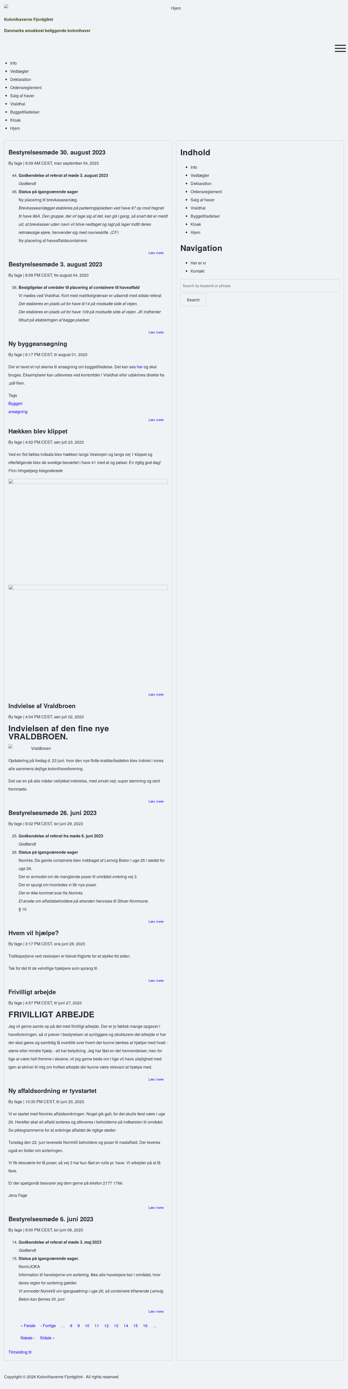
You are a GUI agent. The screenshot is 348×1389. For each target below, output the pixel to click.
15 (135, 1325)
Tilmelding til (20, 1352)
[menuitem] (13, 63)
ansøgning (18, 411)
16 (145, 1325)
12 (106, 1325)
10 (87, 1325)
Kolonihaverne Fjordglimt (28, 19)
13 (116, 1325)
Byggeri (15, 403)
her (140, 367)
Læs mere (156, 252)
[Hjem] (174, 8)
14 (126, 1325)
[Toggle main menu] (340, 48)
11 (97, 1325)
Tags (12, 395)
